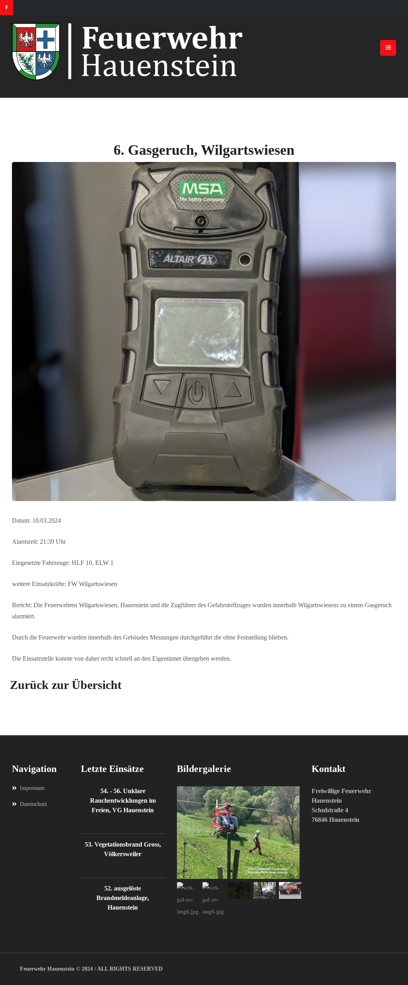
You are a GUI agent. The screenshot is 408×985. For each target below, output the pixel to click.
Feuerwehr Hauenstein (47, 969)
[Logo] (204, 51)
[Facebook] (6, 7)
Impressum (32, 788)
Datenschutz (33, 804)
